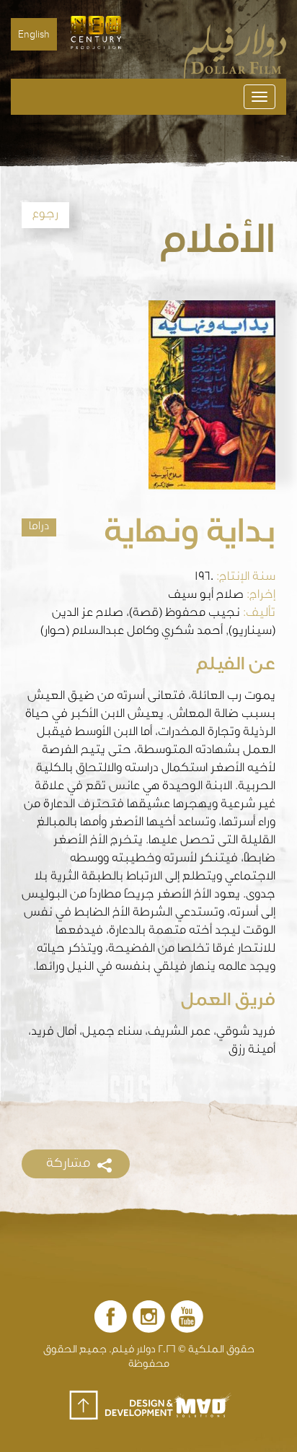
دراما (39, 527)
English (34, 34)
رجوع (45, 215)
